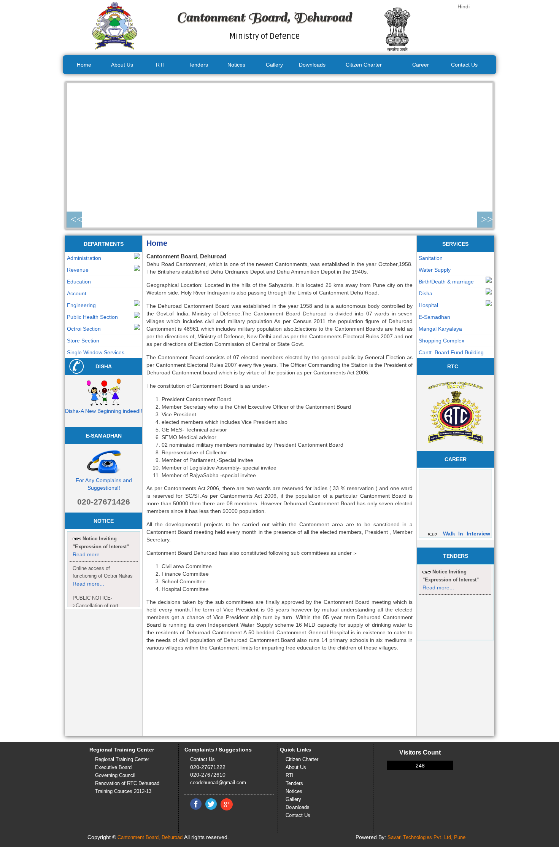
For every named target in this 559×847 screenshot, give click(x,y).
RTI (160, 65)
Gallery (274, 65)
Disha (425, 293)
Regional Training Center (122, 759)
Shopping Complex (441, 341)
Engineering (81, 305)
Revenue (78, 270)
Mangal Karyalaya (440, 329)
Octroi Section (84, 329)
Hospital (428, 305)
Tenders (198, 65)
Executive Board (113, 767)
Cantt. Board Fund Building (451, 352)
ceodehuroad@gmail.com (218, 782)
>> (486, 219)
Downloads (312, 65)
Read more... (88, 584)
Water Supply (435, 270)
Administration (84, 258)
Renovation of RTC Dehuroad (127, 783)
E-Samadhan (434, 317)
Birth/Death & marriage (446, 282)
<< (76, 219)
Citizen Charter (364, 65)
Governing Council (115, 775)
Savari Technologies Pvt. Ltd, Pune (426, 837)
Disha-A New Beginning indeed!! (103, 411)
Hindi (463, 6)
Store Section (83, 341)
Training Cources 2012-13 (123, 791)
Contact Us (464, 65)
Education (79, 282)
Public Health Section (92, 317)
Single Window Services (95, 352)
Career (420, 65)
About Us (122, 65)
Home (84, 65)
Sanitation (431, 258)
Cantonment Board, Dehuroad (150, 837)
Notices (236, 65)
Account (76, 293)
